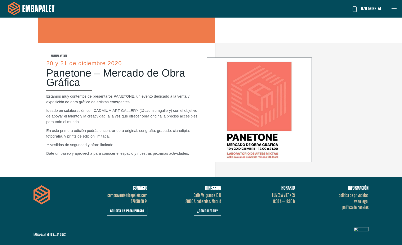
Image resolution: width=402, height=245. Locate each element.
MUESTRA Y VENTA (59, 55)
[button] (366, 9)
